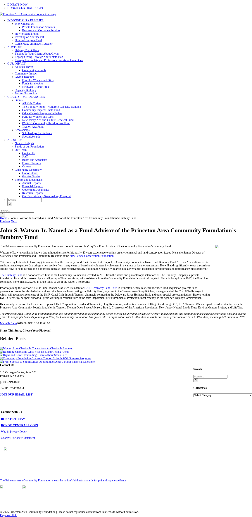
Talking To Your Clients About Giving (37, 53)
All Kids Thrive (24, 66)
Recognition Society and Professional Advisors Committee (49, 60)
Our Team (21, 149)
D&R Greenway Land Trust (100, 287)
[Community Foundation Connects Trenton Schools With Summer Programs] (45, 358)
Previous (5, 221)
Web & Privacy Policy (14, 431)
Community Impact (26, 73)
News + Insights (24, 143)
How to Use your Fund (28, 40)
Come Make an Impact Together (33, 43)
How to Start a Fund (27, 33)
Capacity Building (25, 90)
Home (3, 218)
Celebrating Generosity (28, 169)
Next (14, 221)
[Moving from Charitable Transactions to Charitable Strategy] (36, 348)
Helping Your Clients (27, 50)
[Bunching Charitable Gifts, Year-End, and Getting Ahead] (34, 351)
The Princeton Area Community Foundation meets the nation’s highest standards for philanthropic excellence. (63, 480)
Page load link (8, 515)
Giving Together (24, 76)
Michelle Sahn (8, 323)
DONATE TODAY (13, 419)
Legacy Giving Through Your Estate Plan (39, 56)
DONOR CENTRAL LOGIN (19, 425)
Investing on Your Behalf (29, 37)
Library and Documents (28, 179)
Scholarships (22, 129)
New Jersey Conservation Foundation (92, 255)
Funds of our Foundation (29, 146)
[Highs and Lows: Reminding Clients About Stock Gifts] (33, 355)
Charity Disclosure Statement (18, 437)
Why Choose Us (24, 23)
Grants (19, 100)
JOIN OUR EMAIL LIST (16, 394)
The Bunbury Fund (11, 275)
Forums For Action (26, 93)
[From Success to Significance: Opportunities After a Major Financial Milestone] (47, 361)
